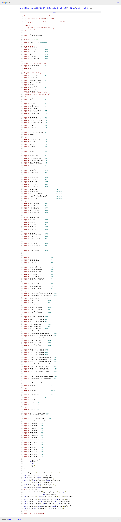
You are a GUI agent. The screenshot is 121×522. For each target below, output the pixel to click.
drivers (72, 8)
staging (78, 8)
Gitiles (10, 519)
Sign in (117, 2)
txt (114, 519)
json (118, 519)
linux (32, 8)
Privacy (14, 519)
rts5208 (85, 8)
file (54, 12)
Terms (19, 519)
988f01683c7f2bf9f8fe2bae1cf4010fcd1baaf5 (51, 8)
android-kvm (24, 8)
